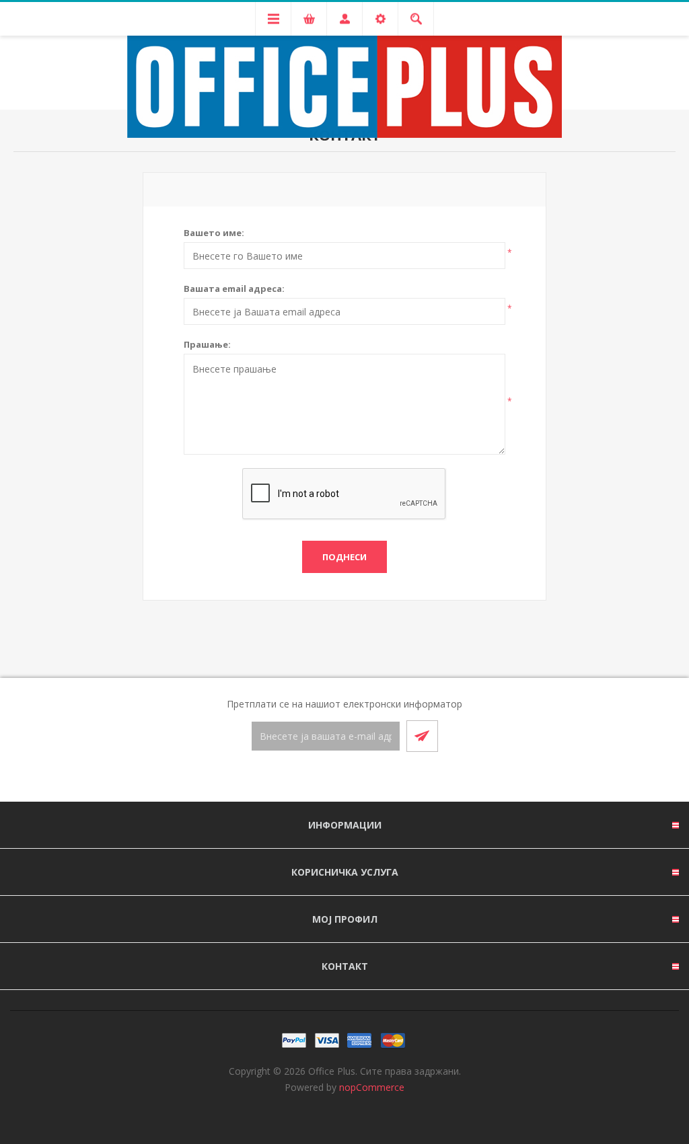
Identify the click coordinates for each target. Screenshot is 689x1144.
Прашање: (207, 344)
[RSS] (360, 777)
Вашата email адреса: (234, 288)
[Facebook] (328, 777)
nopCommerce (371, 1087)
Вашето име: (214, 233)
